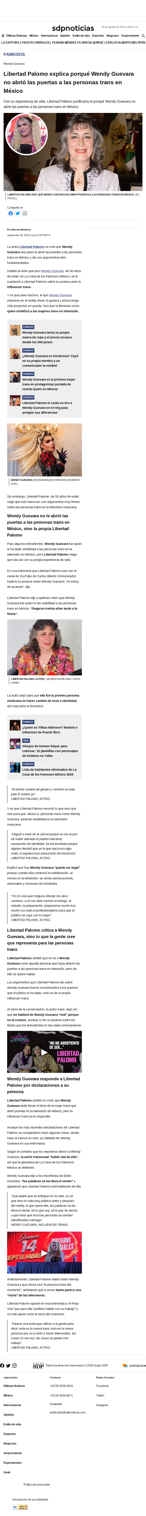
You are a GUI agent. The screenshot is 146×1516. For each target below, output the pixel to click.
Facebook (102, 1385)
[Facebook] (10, 213)
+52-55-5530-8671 (61, 1395)
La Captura (10, 42)
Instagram (102, 1405)
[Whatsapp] (24, 213)
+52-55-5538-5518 (61, 1385)
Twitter (100, 1395)
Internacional (49, 35)
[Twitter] (17, 213)
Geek (7, 1472)
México (33, 35)
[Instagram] (14, 1365)
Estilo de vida (81, 35)
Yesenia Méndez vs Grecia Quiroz (77, 42)
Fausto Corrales (35, 42)
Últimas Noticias (16, 35)
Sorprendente (130, 35)
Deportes (98, 35)
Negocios (112, 35)
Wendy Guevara (14, 63)
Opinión (65, 35)
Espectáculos (13, 1462)
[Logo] (73, 28)
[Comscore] (134, 1365)
